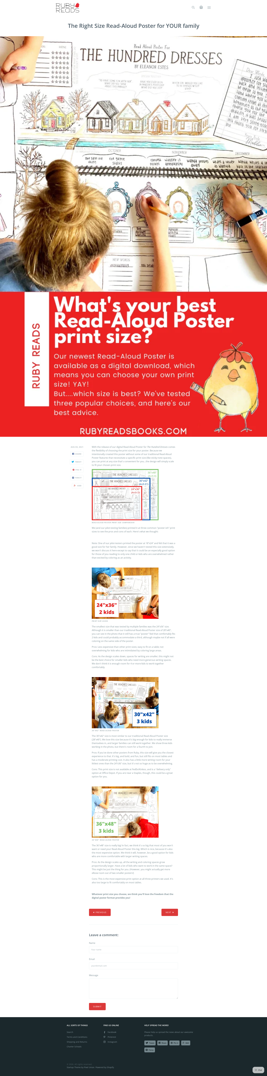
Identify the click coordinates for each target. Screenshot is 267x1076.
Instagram (112, 1042)
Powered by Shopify (105, 1067)
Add (187, 1043)
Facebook (112, 1032)
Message (93, 975)
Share (164, 1043)
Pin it (176, 1043)
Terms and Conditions (77, 1037)
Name (92, 943)
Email (92, 959)
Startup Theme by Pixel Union (80, 1067)
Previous (101, 912)
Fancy (151, 1050)
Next (168, 912)
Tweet (151, 1043)
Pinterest (112, 1037)
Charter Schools (74, 1046)
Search (70, 1032)
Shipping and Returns (77, 1042)
